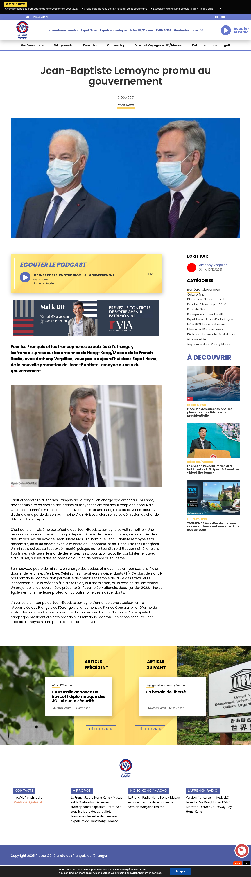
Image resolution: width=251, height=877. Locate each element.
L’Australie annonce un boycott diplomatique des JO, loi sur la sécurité (78, 696)
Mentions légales (25, 802)
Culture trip (116, 45)
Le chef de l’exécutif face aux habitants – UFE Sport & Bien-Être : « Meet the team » (213, 469)
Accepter (180, 871)
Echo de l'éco (196, 309)
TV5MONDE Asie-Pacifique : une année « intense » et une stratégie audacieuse (213, 526)
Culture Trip (195, 294)
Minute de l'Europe (200, 329)
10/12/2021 (177, 708)
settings (156, 873)
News (219, 329)
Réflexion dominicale (202, 334)
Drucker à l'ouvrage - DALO (206, 304)
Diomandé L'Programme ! (205, 299)
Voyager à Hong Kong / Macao (209, 344)
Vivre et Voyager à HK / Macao (158, 45)
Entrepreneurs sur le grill (211, 45)
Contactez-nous (186, 30)
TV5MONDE (163, 30)
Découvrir (101, 729)
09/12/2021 (83, 708)
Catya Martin (158, 708)
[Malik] (86, 318)
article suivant (156, 664)
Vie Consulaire (32, 45)
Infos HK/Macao (141, 30)
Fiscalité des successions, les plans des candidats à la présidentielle (209, 412)
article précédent (96, 664)
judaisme (218, 324)
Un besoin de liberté (166, 692)
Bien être (90, 45)
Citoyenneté (63, 45)
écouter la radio (241, 30)
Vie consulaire (197, 339)
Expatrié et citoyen (113, 30)
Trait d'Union (227, 334)
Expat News (89, 30)
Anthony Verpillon (213, 265)
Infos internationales (62, 30)
